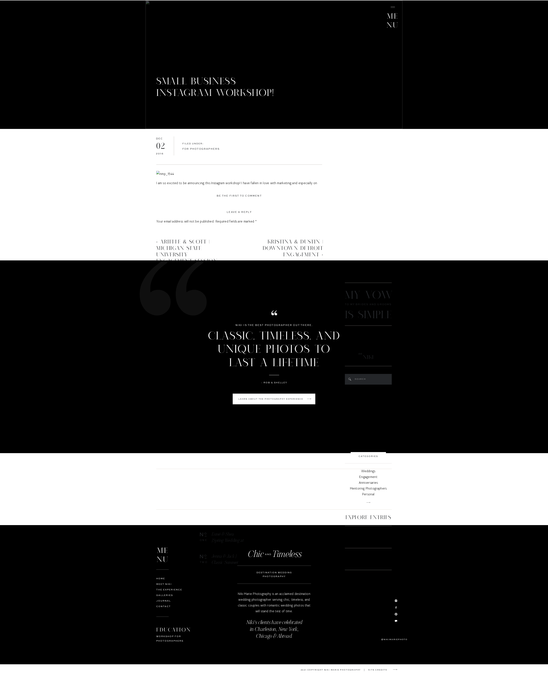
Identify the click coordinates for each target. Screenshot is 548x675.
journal (163, 601)
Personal (368, 494)
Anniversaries (368, 483)
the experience (169, 590)
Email (161, 301)
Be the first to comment (239, 196)
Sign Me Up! (289, 420)
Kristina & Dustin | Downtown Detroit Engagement (293, 248)
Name (161, 286)
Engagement (368, 477)
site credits (377, 670)
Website (162, 315)
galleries (164, 595)
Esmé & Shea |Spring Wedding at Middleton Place (227, 540)
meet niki (164, 584)
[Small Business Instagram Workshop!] (274, 64)
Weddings (368, 471)
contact (163, 606)
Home (160, 579)
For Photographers (201, 149)
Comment (164, 230)
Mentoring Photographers (368, 488)
